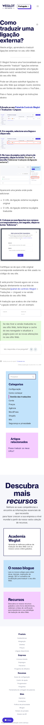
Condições (22, 701)
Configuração (15, 389)
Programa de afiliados (22, 669)
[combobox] (23, 6)
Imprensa (22, 698)
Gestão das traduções (20, 397)
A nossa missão (22, 659)
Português (22, 6)
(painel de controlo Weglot (23, 289)
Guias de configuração (22, 677)
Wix (10, 419)
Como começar (15, 393)
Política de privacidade (22, 704)
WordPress (14, 412)
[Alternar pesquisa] (33, 376)
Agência (12, 408)
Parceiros (22, 666)
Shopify (12, 416)
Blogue (22, 708)
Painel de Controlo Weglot (27, 107)
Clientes (22, 644)
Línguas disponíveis (22, 651)
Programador (22, 683)
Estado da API (22, 714)
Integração (22, 641)
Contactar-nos (21, 361)
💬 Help (7, 720)
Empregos (22, 662)
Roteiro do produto (22, 711)
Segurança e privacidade (20, 423)
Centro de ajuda (22, 680)
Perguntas (22, 687)
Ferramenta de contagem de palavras (22, 690)
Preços (12, 404)
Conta (11, 400)
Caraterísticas (22, 638)
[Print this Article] (37, 24)
